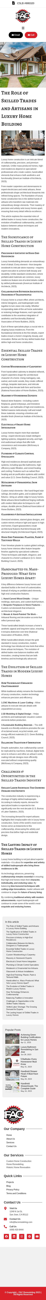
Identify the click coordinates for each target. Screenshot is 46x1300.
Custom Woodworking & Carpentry (20, 955)
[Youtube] (37, 1236)
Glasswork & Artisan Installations (20, 971)
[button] (23, 28)
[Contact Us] (5, 1219)
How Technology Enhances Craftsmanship (17, 993)
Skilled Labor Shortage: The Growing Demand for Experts (21, 1008)
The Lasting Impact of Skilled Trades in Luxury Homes (22, 1013)
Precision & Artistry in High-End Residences (19, 938)
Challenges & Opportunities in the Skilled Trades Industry (20, 1002)
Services (10, 1142)
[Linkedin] (14, 1236)
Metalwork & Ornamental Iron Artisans (22, 968)
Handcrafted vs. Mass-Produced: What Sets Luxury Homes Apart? (22, 981)
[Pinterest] (29, 1236)
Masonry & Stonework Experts (19, 958)
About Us (10, 1139)
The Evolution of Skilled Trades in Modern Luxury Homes (20, 987)
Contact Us (11, 1146)
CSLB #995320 (25, 3)
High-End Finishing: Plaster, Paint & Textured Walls (21, 976)
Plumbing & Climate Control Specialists (22, 965)
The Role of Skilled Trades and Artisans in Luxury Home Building (22, 927)
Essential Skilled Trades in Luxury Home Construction (20, 950)
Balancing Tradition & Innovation (19, 998)
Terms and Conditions (16, 1193)
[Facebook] (6, 1236)
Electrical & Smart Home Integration (21, 961)
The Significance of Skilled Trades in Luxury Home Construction (21, 933)
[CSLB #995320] (13, 3)
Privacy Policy (12, 1190)
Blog (8, 1186)
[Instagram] (21, 1236)
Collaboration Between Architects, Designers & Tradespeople (20, 944)
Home (9, 1135)
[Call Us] (5, 1226)
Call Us (13, 1226)
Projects (10, 1182)
